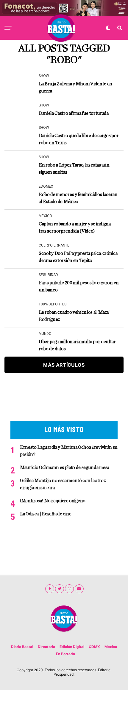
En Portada (65, 654)
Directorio (46, 646)
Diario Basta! (22, 646)
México (110, 646)
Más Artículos (64, 365)
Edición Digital (72, 646)
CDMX (94, 646)
